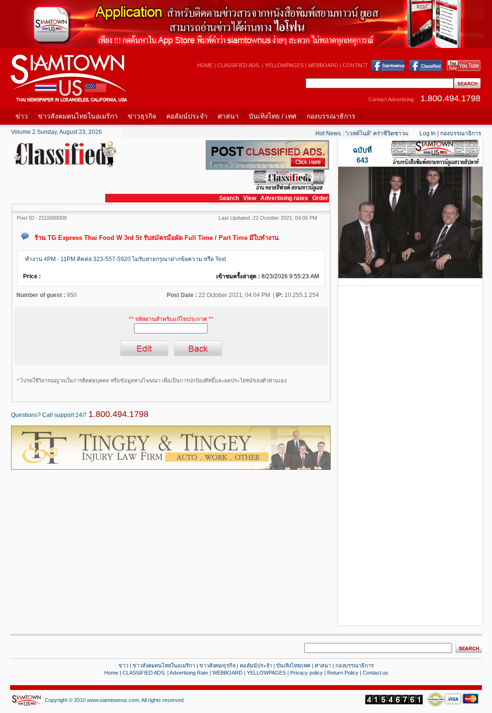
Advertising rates (284, 198)
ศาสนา (228, 116)
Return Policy (342, 673)
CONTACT (355, 65)
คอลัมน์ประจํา (256, 665)
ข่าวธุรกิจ (142, 116)
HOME (205, 65)
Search (229, 198)
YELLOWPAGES (284, 65)
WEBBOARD (323, 65)
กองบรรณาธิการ (331, 116)
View (250, 198)
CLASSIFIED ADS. (238, 65)
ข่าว (21, 116)
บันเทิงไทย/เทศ (293, 665)
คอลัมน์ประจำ (187, 116)
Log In (427, 133)
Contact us (375, 673)
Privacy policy (306, 673)
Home (111, 673)
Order (320, 198)
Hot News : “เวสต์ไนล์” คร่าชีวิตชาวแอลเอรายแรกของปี (380, 133)
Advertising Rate (189, 673)
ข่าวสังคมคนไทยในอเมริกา (78, 116)
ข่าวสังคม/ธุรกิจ (217, 665)
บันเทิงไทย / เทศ (272, 116)
